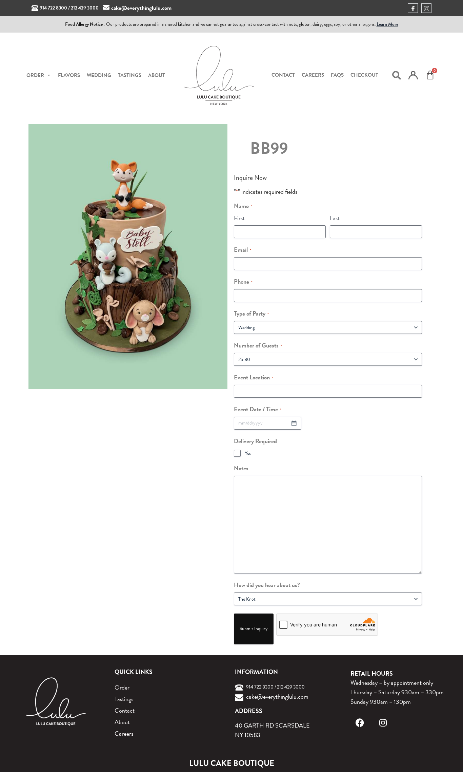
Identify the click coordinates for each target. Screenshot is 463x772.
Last (335, 218)
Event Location (253, 377)
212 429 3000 (85, 8)
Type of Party (251, 313)
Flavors (69, 75)
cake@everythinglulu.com (141, 8)
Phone (243, 281)
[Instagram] (383, 722)
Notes (241, 468)
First (239, 218)
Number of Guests (258, 345)
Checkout (364, 75)
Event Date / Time (257, 409)
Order (122, 687)
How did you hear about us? (267, 584)
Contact (283, 75)
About (156, 75)
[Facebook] (359, 722)
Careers (313, 75)
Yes (248, 453)
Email (242, 249)
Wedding (99, 75)
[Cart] (430, 75)
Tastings (129, 75)
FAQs (337, 75)
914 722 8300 (53, 8)
